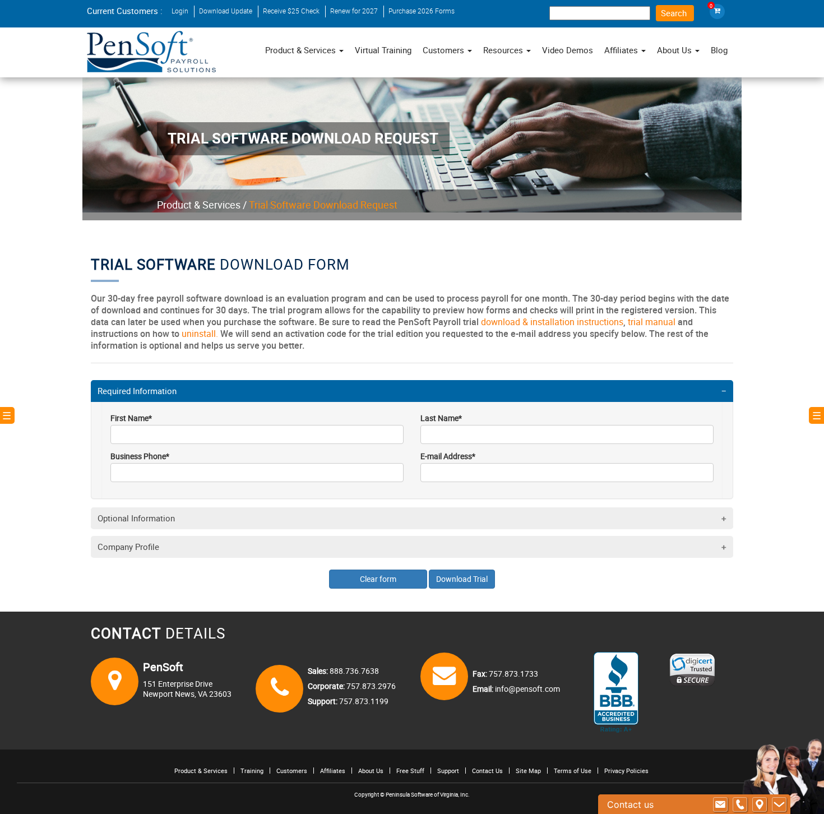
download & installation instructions (552, 322)
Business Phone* (139, 456)
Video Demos (567, 49)
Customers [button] (444, 49)
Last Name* (441, 418)
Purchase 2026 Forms (421, 10)
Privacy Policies (626, 770)
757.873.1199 (362, 701)
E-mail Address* (447, 456)
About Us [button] (675, 49)
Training (251, 770)
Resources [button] (504, 49)
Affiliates (332, 770)
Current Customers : (125, 10)
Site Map (528, 770)
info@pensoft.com (526, 688)
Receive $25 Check (291, 10)
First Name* (131, 418)
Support (448, 770)
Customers (291, 770)
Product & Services (198, 204)
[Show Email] (720, 804)
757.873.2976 (370, 686)
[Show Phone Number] (740, 804)
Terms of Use (572, 770)
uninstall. (200, 333)
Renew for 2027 (354, 10)
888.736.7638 (353, 670)
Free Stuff (410, 770)
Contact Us (487, 770)
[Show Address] (759, 804)
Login (180, 10)
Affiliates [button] (622, 49)
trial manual (651, 322)
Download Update (225, 10)
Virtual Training (383, 49)
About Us (370, 770)
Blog (719, 49)
